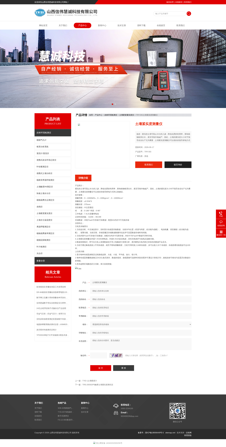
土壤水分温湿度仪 (44, 220)
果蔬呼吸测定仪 (43, 227)
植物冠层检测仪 (43, 240)
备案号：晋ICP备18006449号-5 (151, 433)
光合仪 (40, 253)
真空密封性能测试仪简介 (46, 330)
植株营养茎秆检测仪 (45, 180)
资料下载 (141, 25)
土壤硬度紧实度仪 (44, 213)
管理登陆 (187, 435)
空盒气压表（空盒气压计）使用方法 (51, 314)
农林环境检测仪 (110, 115)
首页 (91, 115)
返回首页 (170, 2)
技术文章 (122, 25)
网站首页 (43, 25)
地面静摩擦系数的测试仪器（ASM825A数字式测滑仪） (52, 324)
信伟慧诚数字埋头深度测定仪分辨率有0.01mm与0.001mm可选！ (52, 303)
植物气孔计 (41, 140)
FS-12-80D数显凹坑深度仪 (66, 420)
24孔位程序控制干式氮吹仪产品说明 (51, 308)
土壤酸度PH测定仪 (45, 187)
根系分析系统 (42, 147)
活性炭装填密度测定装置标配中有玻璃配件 (52, 319)
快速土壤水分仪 (43, 193)
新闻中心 (102, 25)
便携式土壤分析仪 (44, 173)
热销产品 (62, 403)
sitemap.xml (170, 433)
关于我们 (63, 25)
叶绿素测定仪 (42, 167)
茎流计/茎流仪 (43, 153)
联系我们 (187, 2)
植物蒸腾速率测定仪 (45, 233)
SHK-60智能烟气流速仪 (66, 408)
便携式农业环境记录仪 (46, 160)
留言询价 (178, 165)
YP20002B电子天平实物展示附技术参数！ (52, 335)
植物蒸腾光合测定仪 (45, 200)
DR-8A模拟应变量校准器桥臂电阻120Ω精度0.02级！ (52, 292)
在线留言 (179, 2)
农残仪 (40, 207)
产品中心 (82, 25)
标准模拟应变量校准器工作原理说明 (51, 287)
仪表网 (188, 433)
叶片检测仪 (41, 247)
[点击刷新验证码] (116, 355)
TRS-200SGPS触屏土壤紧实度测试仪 (97, 385)
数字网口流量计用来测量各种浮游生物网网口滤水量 (52, 298)
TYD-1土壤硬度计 (89, 381)
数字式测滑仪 (63, 416)
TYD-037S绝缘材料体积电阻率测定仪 (66, 412)
